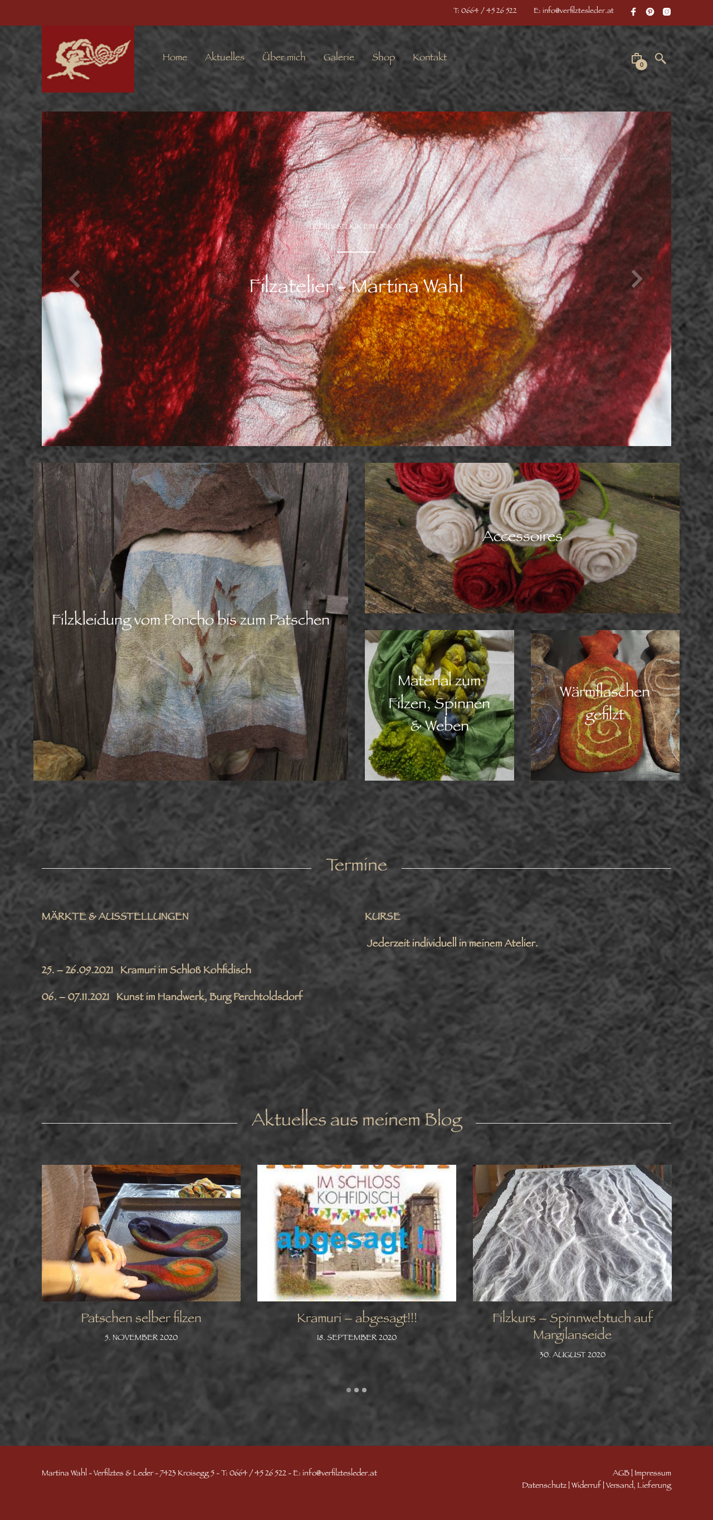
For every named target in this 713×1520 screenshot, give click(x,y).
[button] (76, 279)
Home (175, 58)
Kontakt (430, 58)
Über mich (284, 58)
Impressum (652, 1474)
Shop (383, 58)
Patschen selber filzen (141, 1320)
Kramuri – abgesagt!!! (357, 1320)
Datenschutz (544, 1486)
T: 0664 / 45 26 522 (485, 11)
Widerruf (586, 1486)
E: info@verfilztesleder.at (574, 11)
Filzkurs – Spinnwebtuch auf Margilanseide (572, 1328)
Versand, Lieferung (638, 1486)
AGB (621, 1474)
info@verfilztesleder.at (339, 1474)
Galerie (339, 58)
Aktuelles (225, 58)
